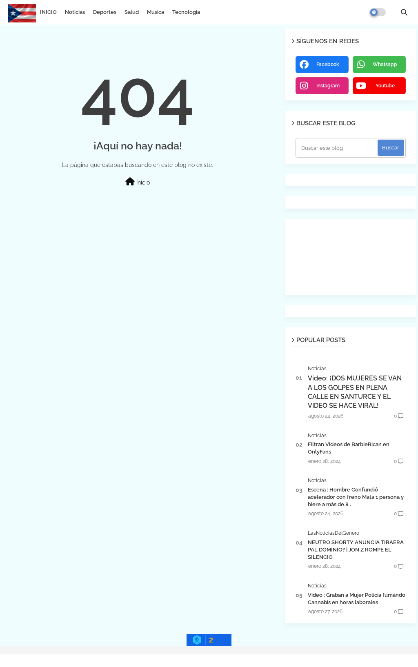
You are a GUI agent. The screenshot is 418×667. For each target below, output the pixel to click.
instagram (328, 86)
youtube (385, 86)
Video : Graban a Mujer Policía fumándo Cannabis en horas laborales (356, 598)
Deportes (104, 12)
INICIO (48, 12)
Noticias (75, 12)
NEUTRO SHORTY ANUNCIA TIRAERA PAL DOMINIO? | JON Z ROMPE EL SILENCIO (356, 549)
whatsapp (385, 64)
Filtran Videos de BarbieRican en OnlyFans (348, 448)
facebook (327, 64)
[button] (404, 12)
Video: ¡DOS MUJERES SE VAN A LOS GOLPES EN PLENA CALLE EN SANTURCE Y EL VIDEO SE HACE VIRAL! (355, 391)
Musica (155, 12)
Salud (132, 12)
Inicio (142, 182)
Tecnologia (186, 12)
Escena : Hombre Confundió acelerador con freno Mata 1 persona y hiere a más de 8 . (356, 497)
